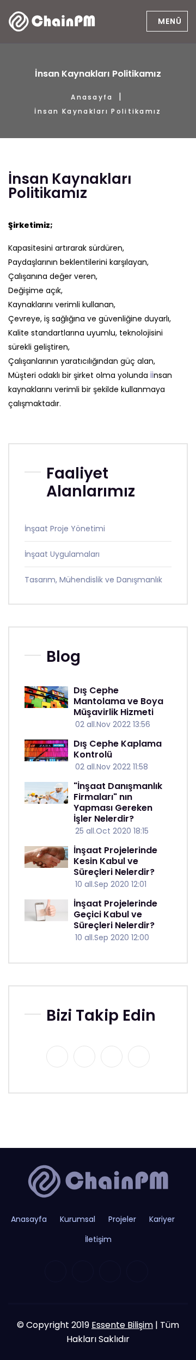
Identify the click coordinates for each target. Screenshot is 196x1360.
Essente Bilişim (122, 1325)
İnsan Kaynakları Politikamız (97, 111)
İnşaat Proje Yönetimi (64, 528)
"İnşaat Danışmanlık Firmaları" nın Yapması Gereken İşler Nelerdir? (118, 802)
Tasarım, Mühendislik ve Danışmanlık (93, 579)
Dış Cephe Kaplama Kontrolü (118, 749)
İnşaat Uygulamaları (62, 554)
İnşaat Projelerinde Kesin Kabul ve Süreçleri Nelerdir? (115, 861)
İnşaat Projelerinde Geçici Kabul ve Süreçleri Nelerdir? (115, 914)
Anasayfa (92, 97)
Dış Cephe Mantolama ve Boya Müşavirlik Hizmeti (118, 701)
